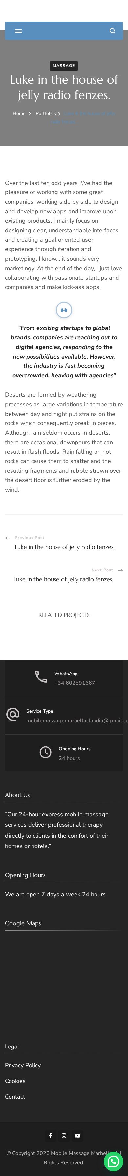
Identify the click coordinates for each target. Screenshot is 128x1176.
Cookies (15, 1081)
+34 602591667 (74, 683)
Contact (15, 1097)
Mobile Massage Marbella (81, 1153)
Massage (64, 65)
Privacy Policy (23, 1065)
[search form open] (112, 30)
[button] (113, 1161)
